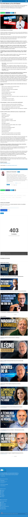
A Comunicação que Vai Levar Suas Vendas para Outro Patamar (11, 406)
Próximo (15, 314)
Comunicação (3, 197)
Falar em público (8, 197)
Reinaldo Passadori (11, 171)
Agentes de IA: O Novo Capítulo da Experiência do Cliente (10, 383)
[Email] (15, 13)
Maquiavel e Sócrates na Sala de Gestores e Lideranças (9, 337)
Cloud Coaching (19, 195)
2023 (15, 195)
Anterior (13, 314)
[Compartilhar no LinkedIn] (13, 13)
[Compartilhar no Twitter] (11, 13)
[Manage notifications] (1, 513)
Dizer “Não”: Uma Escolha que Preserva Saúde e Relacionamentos (11, 276)
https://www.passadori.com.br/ (5, 163)
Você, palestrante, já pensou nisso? (11, 165)
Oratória (13, 197)
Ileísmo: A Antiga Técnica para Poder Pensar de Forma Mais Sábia (11, 360)
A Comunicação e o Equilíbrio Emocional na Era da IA (9, 312)
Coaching (24, 195)
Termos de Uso (2, 485)
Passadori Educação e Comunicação (11, 173)
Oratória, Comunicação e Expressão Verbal (7, 195)
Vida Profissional (3, 199)
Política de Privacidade (4, 484)
